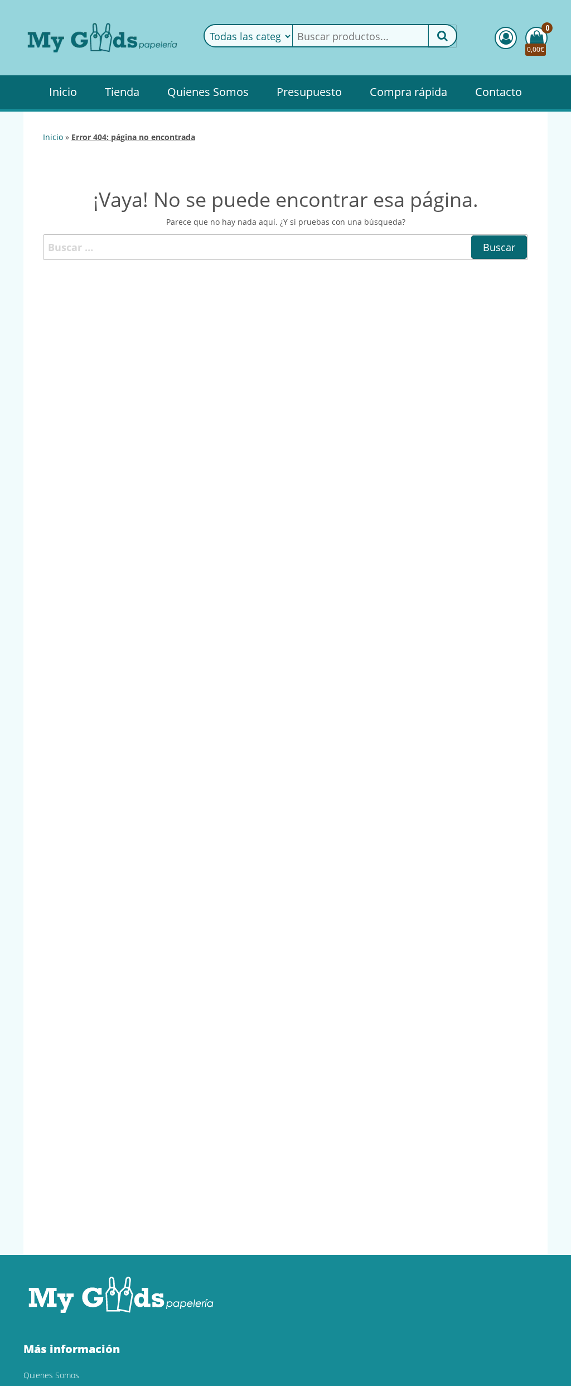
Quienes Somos (208, 91)
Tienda (122, 91)
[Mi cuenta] (506, 38)
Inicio (63, 91)
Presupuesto (309, 91)
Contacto (498, 91)
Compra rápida (408, 91)
